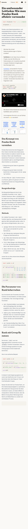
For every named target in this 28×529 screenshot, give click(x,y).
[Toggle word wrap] (22, 22)
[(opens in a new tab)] (6, 131)
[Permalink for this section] (13, 145)
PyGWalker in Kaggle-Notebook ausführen (5, 124)
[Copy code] (24, 22)
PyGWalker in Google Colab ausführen (14, 124)
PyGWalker (7, 69)
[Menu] (25, 2)
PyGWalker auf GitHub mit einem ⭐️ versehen (22, 124)
